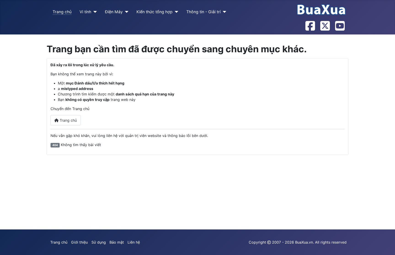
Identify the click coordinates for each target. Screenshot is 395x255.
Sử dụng (98, 242)
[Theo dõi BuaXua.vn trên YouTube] (339, 26)
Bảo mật (116, 242)
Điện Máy (114, 11)
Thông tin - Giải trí (203, 11)
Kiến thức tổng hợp (154, 11)
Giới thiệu (79, 242)
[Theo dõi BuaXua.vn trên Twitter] (324, 26)
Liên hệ (134, 242)
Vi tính (85, 11)
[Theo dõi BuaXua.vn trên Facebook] (310, 26)
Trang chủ (62, 11)
